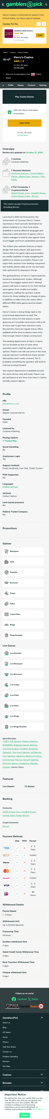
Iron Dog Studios (11, 749)
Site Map (6, 1066)
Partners (6, 1062)
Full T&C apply (19, 40)
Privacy (6, 1042)
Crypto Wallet (37, 174)
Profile (10, 85)
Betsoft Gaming (31, 760)
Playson (19, 760)
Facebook (22, 999)
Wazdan (34, 764)
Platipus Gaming (30, 742)
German (14, 487)
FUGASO (24, 749)
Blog (4, 1028)
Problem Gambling (10, 1057)
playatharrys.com (11, 404)
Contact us (7, 1052)
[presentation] (39, 24)
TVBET (6, 742)
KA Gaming (15, 742)
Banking (42, 85)
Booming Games (11, 764)
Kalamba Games (22, 745)
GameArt (7, 753)
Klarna (14, 177)
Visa (43, 177)
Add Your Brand (9, 1047)
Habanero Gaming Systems (29, 756)
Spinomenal (8, 760)
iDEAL (14, 180)
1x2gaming (24, 764)
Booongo (33, 749)
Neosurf (36, 177)
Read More (38, 1109)
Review (16, 35)
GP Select (7, 1032)
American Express (20, 174)
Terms (5, 1037)
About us (6, 1023)
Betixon (34, 745)
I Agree (24, 1115)
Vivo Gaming (9, 756)
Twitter (34, 999)
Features (31, 85)
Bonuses (7, 1082)
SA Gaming (36, 753)
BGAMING (8, 745)
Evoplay (7, 767)
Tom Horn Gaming (21, 753)
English (6, 487)
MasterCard (25, 177)
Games (21, 85)
